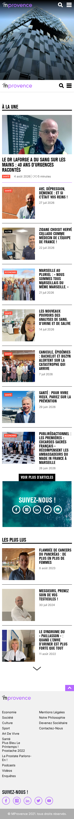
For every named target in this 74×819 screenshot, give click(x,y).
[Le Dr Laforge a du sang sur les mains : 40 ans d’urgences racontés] (37, 134)
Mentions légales (52, 712)
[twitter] (47, 509)
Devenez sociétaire (53, 723)
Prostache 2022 (13, 751)
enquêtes (9, 776)
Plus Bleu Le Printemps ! (11, 745)
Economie (10, 272)
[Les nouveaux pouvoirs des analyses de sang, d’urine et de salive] (18, 325)
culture (7, 723)
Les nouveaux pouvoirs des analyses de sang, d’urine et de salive (55, 317)
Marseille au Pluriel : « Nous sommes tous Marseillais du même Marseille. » (53, 278)
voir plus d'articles (37, 477)
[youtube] (58, 509)
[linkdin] (37, 509)
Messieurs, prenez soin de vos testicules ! (54, 594)
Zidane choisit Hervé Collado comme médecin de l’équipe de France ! (55, 235)
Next (37, 668)
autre (8, 231)
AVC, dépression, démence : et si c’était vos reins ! (53, 193)
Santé (6, 176)
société (7, 717)
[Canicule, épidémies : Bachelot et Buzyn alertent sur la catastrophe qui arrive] (18, 366)
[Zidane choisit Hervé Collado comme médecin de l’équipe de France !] (18, 243)
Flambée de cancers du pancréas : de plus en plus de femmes (55, 556)
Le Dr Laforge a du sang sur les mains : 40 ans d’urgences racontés (33, 165)
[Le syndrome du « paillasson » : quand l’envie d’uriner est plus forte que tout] (18, 646)
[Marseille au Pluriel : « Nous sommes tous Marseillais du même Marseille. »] (18, 284)
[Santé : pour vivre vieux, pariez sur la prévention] (18, 407)
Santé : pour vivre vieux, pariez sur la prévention (55, 396)
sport (6, 728)
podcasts (8, 765)
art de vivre (10, 734)
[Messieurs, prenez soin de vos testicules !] (18, 605)
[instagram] (27, 509)
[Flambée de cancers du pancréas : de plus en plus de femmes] (18, 564)
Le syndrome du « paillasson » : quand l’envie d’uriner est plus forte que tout (53, 640)
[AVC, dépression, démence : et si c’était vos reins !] (18, 203)
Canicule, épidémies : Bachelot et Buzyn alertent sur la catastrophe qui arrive (55, 360)
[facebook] (16, 509)
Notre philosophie (52, 717)
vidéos (7, 771)
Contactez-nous (51, 728)
